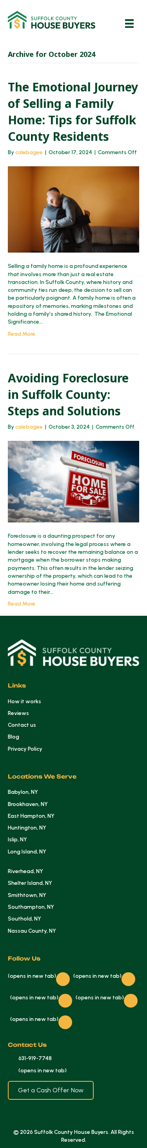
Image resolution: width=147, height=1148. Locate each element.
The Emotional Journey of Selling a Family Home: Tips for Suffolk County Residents (73, 111)
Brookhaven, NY (28, 804)
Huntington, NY (27, 827)
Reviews (18, 713)
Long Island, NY (27, 851)
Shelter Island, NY (30, 883)
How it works (24, 701)
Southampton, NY (31, 907)
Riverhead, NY (25, 871)
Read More (21, 334)
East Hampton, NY (31, 816)
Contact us (22, 725)
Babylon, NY (23, 792)
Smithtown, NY (27, 895)
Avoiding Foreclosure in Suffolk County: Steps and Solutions (68, 394)
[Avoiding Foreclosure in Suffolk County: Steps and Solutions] (73, 481)
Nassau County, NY (32, 931)
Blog (13, 736)
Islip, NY (17, 839)
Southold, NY (24, 918)
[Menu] (129, 23)
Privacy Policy (25, 749)
